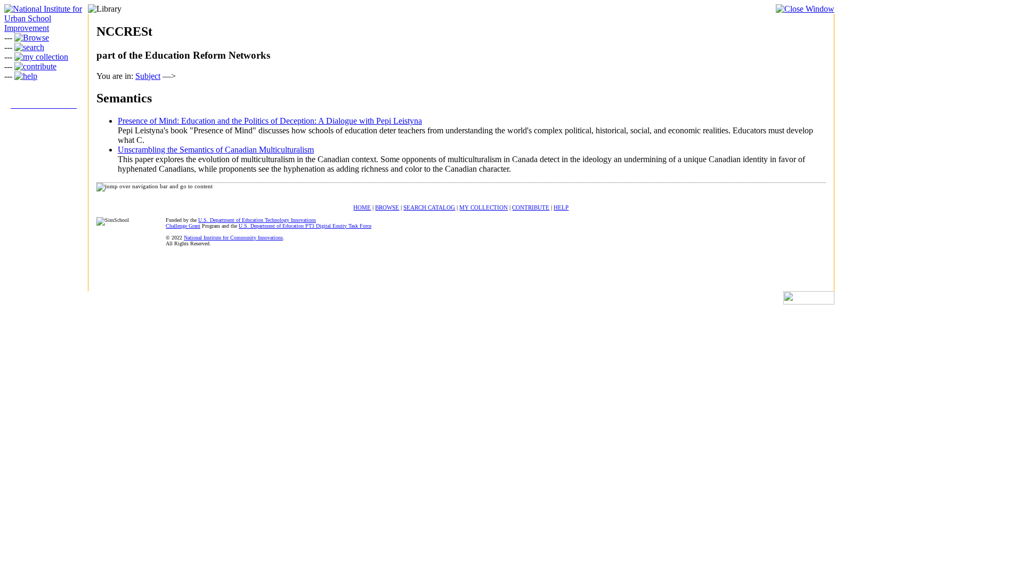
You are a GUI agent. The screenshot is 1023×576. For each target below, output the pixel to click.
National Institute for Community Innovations (233, 238)
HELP (561, 207)
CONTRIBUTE (530, 207)
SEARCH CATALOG (429, 207)
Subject (147, 76)
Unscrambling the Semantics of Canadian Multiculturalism (216, 149)
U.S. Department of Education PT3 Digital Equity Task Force (305, 226)
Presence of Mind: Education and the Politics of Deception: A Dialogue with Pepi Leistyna (270, 120)
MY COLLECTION (483, 207)
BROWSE (387, 207)
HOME (362, 207)
